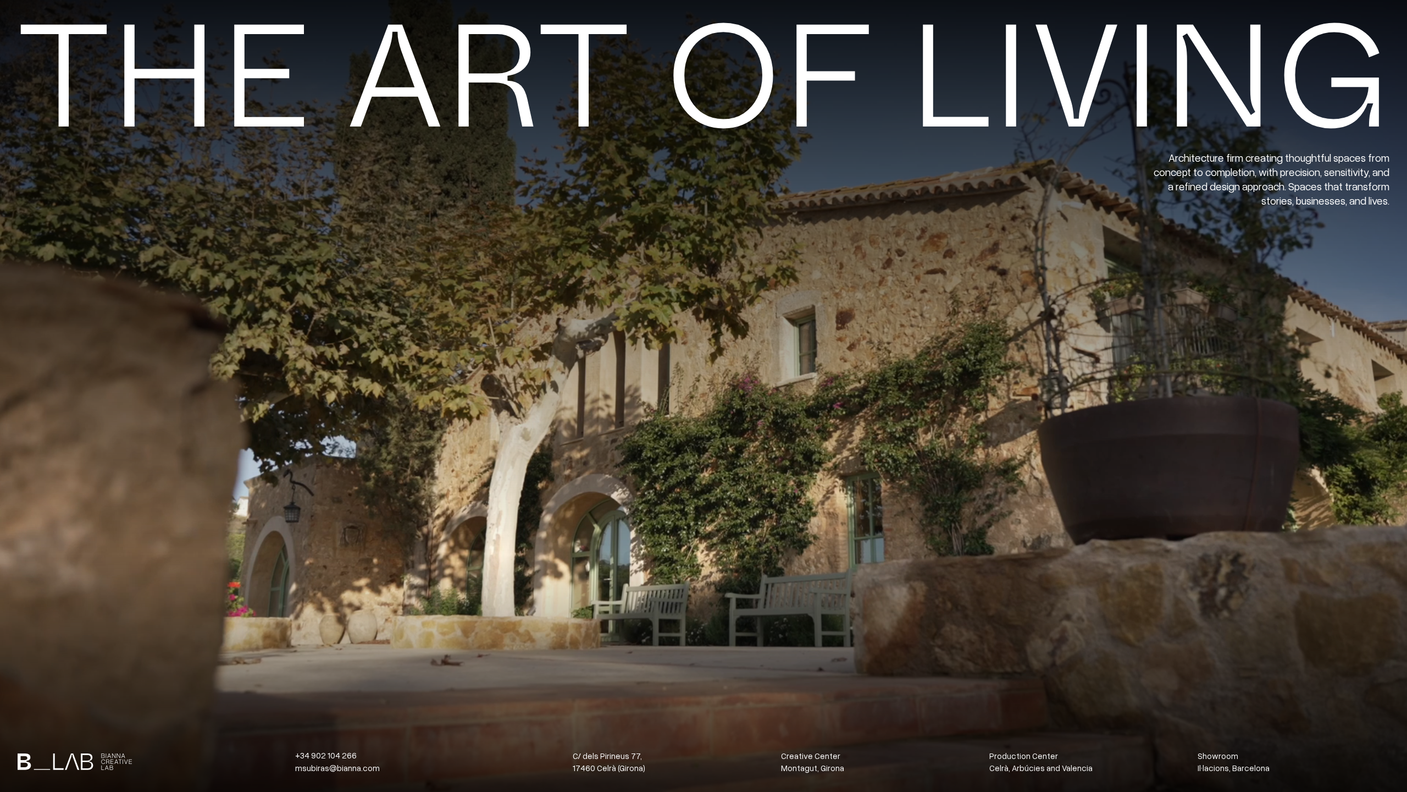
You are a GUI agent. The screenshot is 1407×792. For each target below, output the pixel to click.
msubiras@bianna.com (337, 768)
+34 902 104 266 (326, 755)
